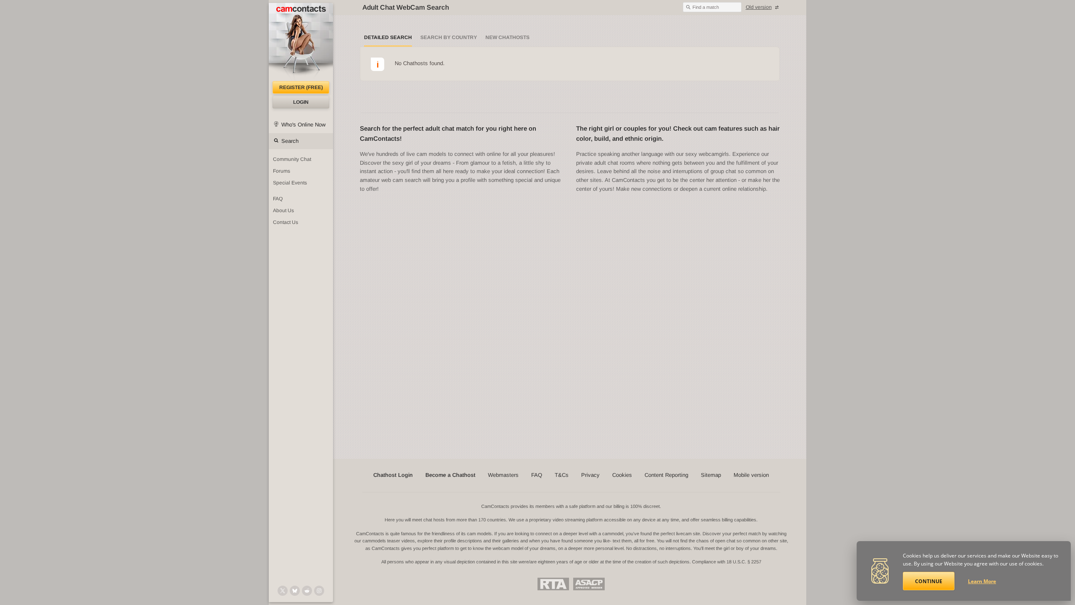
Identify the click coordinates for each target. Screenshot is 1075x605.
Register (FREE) (301, 87)
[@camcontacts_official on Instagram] (319, 591)
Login (301, 102)
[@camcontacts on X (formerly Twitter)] (283, 591)
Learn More (982, 581)
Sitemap (711, 475)
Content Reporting (666, 475)
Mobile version (751, 475)
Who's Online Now (303, 124)
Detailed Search (388, 37)
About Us (283, 210)
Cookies (622, 475)
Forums (281, 171)
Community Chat (292, 159)
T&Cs (562, 475)
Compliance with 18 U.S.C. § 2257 (726, 561)
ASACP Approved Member (589, 584)
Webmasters (503, 475)
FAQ (278, 199)
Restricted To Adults (553, 584)
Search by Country (448, 37)
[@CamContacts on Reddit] (307, 591)
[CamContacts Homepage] (301, 42)
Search (290, 141)
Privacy (590, 475)
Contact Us (285, 222)
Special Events (290, 183)
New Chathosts (507, 37)
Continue (928, 581)
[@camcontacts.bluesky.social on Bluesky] (295, 591)
